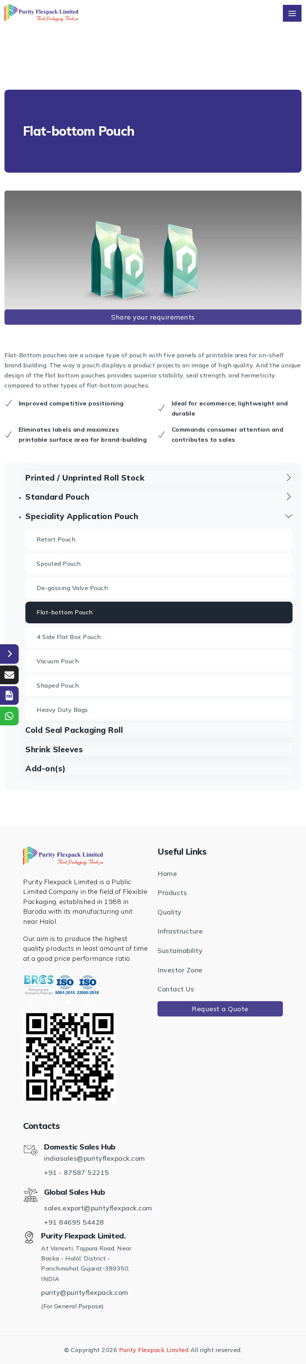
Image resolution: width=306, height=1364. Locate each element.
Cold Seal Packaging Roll (74, 730)
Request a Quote (220, 1009)
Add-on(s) (45, 768)
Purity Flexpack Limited (154, 1350)
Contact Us (175, 989)
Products (172, 892)
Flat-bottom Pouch (65, 612)
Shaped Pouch (58, 685)
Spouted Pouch (59, 563)
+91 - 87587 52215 (76, 1172)
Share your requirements (153, 317)
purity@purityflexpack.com (84, 1292)
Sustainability (180, 950)
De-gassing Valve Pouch (72, 588)
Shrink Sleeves (54, 749)
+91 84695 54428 (74, 1222)
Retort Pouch (56, 539)
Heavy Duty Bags (62, 709)
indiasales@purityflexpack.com (94, 1158)
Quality (169, 912)
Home (167, 873)
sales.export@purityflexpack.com (98, 1208)
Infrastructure (180, 931)
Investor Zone (180, 970)
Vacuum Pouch (58, 661)
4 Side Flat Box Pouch (69, 637)
